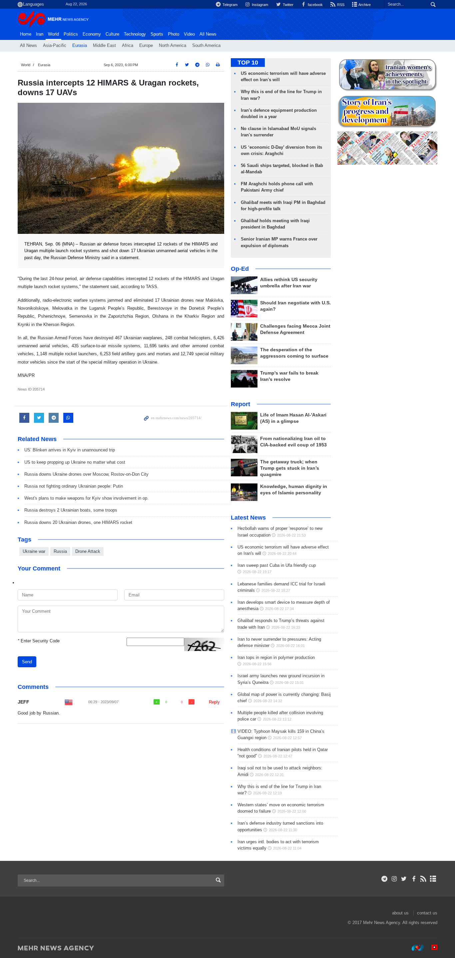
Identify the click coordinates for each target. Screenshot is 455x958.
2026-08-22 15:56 (257, 664)
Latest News (248, 517)
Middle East (104, 45)
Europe (146, 45)
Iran (39, 34)
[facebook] (413, 879)
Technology (135, 34)
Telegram (229, 5)
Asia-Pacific (54, 45)
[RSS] (423, 879)
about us (400, 912)
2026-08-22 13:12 (277, 719)
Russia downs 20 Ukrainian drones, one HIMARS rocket (78, 522)
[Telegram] (384, 879)
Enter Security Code (39, 640)
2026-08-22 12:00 (291, 811)
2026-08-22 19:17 (257, 572)
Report (240, 404)
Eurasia (79, 45)
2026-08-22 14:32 (267, 701)
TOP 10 (247, 62)
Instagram (259, 5)
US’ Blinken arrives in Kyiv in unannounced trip (69, 449)
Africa (127, 45)
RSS (340, 5)
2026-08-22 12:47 (277, 756)
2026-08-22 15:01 (289, 683)
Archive (364, 5)
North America (172, 45)
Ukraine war (34, 551)
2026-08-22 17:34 (279, 609)
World (53, 34)
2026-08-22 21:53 (291, 535)
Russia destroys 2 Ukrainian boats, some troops (70, 510)
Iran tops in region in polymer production (276, 657)
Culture (112, 34)
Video (189, 34)
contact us (427, 912)
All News (28, 45)
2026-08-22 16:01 (290, 646)
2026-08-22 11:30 (283, 830)
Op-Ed (240, 268)
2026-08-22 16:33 (285, 627)
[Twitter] (404, 879)
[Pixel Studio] (431, 948)
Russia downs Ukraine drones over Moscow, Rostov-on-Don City (86, 474)
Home (25, 34)
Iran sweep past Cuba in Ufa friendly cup (276, 565)
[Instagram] (394, 879)
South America (206, 45)
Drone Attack (87, 551)
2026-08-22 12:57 (287, 738)
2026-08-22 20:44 (282, 554)
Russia (60, 551)
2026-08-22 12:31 (269, 775)
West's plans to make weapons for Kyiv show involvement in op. (86, 498)
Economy (92, 34)
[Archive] (433, 879)
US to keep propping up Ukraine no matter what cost (74, 462)
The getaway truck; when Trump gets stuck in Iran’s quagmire (289, 468)
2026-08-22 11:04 (287, 848)
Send (27, 661)
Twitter (287, 5)
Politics (71, 34)
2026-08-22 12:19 (267, 793)
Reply (214, 702)
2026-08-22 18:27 (275, 590)
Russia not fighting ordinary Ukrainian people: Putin (73, 486)
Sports (157, 34)
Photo (173, 34)
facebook (315, 5)
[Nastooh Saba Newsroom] (414, 948)
